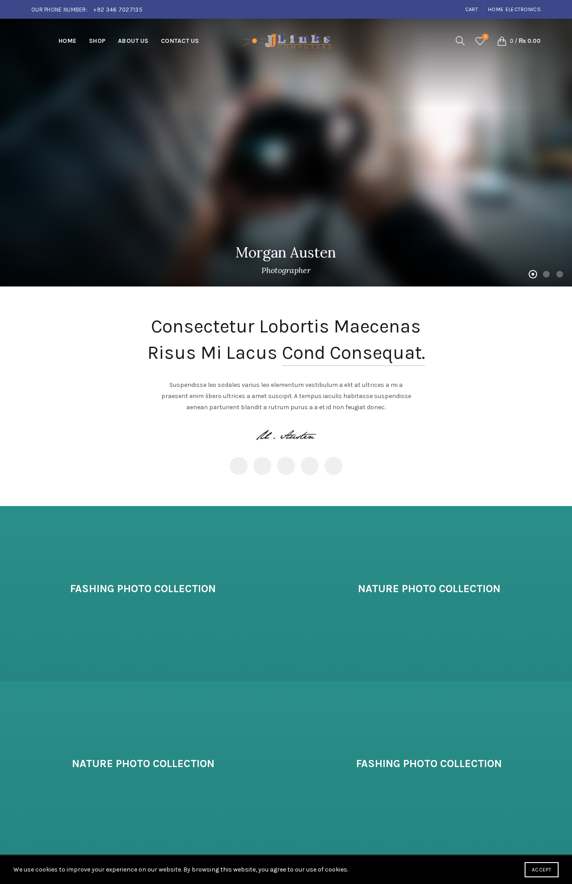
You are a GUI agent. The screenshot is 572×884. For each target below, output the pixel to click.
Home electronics (514, 9)
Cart (471, 9)
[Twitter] (262, 466)
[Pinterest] (286, 466)
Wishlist (485, 36)
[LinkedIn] (310, 466)
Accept (541, 870)
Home (68, 41)
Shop (97, 41)
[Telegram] (333, 466)
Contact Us (180, 41)
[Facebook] (239, 466)
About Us (133, 41)
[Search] (460, 40)
